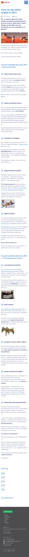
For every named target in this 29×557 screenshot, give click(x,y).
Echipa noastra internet (7, 226)
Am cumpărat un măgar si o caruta (11, 309)
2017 (3, 477)
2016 (3, 481)
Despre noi (7, 517)
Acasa (6, 515)
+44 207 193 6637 (10, 539)
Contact (7, 522)
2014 (3, 489)
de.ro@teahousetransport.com (13, 541)
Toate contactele (7, 545)
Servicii (6, 518)
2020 (3, 473)
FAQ (6, 520)
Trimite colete (8, 511)
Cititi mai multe (7, 532)
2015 (3, 485)
